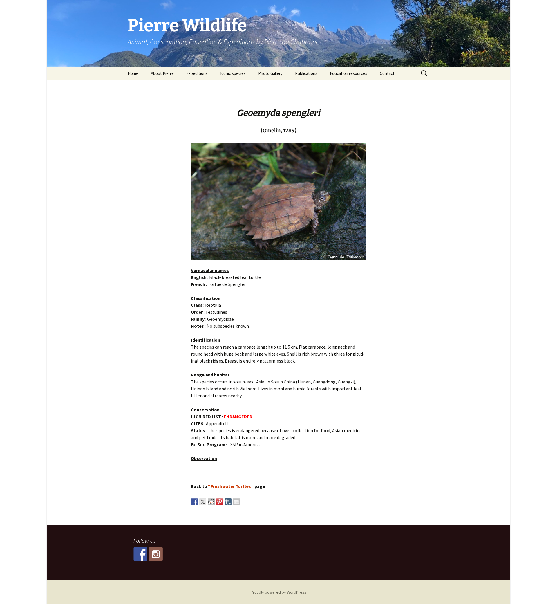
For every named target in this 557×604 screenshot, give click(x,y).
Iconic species (233, 73)
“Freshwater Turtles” (231, 486)
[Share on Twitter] (202, 501)
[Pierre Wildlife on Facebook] (140, 554)
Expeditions (197, 73)
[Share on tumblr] (228, 501)
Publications (306, 73)
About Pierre (162, 73)
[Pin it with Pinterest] (219, 501)
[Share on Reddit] (211, 501)
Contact (387, 73)
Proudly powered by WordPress (278, 592)
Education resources (348, 73)
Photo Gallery (270, 73)
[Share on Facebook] (194, 501)
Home (133, 73)
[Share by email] (236, 501)
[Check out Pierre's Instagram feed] (156, 554)
